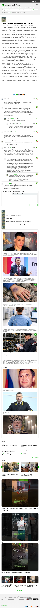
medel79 (15, 123)
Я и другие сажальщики (10, 212)
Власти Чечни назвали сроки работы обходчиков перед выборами (28, 475)
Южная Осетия (14, 12)
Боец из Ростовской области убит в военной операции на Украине (28, 455)
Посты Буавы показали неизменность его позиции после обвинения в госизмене (19, 252)
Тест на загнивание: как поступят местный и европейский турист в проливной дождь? (21, 224)
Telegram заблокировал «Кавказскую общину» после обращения (20, 585)
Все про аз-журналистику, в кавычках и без (13, 215)
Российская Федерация (12, 10)
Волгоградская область (31, 7)
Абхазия (3, 7)
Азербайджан (14, 7)
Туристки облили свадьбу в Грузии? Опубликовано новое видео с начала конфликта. (7, 585)
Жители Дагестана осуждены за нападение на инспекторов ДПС (8, 450)
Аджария (6, 7)
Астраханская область (23, 7)
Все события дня (35, 457)
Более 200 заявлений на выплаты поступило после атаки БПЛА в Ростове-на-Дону (29, 445)
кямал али (12, 118)
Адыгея (10, 7)
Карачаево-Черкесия (27, 9)
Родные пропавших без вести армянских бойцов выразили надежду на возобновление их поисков (20, 358)
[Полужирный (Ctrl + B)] (13, 194)
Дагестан (6, 9)
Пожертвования (21, 599)
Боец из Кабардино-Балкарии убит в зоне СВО (10, 455)
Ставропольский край (5, 12)
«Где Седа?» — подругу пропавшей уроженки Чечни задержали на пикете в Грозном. (19, 542)
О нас (2, 599)
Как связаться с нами (11, 599)
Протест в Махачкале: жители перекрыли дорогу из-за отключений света (16, 572)
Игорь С (10, 147)
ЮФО (24, 12)
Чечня (10, 12)
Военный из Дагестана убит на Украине (29, 450)
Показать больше (20, 590)
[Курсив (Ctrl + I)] (15, 194)
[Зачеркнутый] (20, 194)
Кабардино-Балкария (16, 9)
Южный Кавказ (19, 12)
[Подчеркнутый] (18, 194)
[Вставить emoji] (22, 194)
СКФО (33, 10)
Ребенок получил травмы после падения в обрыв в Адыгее (14, 302)
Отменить (33, 204)
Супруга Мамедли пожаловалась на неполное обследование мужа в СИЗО (18, 276)
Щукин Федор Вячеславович (8, 413)
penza (9, 98)
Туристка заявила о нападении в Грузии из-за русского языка (32, 585)
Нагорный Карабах (4, 10)
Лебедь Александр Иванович (8, 390)
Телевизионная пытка (9, 218)
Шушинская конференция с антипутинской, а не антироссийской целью (18, 221)
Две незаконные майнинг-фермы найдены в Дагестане (14, 352)
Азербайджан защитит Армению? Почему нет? (14, 227)
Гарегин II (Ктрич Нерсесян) (8, 437)
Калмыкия (21, 9)
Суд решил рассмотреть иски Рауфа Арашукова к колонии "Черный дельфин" (10, 444)
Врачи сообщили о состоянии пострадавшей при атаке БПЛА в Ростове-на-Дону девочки (19, 327)
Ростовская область (19, 10)
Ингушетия (10, 9)
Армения (18, 7)
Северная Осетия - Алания (27, 10)
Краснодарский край (34, 9)
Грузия (3, 9)
